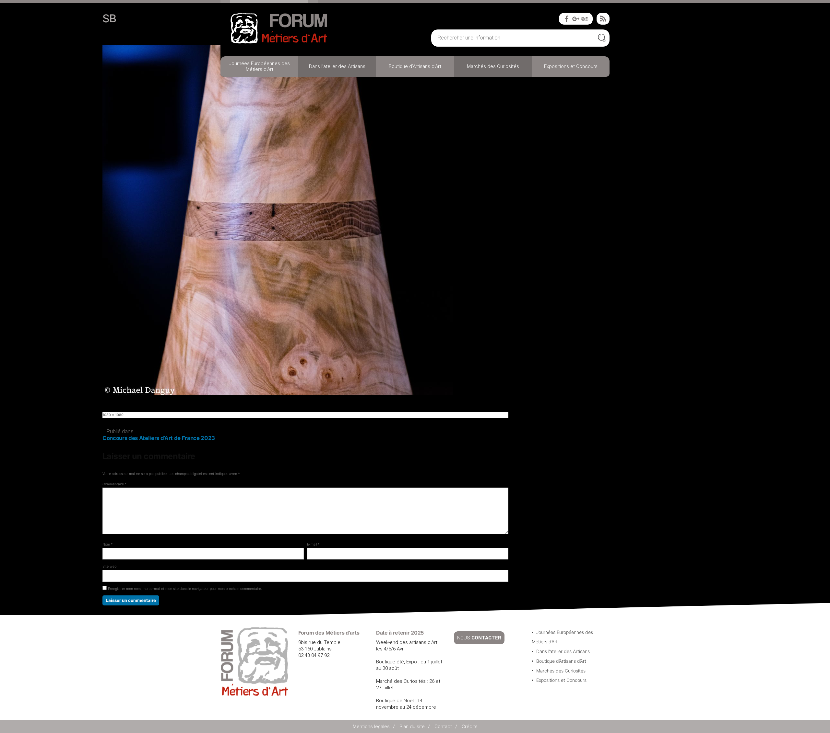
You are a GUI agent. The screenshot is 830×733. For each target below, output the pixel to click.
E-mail (313, 544)
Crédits (470, 726)
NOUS (479, 638)
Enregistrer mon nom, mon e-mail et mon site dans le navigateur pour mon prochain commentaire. (185, 589)
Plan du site (412, 726)
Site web (109, 566)
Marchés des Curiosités (493, 66)
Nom (107, 544)
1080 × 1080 (113, 415)
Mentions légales (371, 726)
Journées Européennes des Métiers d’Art (259, 66)
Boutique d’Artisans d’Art (415, 66)
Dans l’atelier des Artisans (337, 66)
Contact (443, 726)
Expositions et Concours (571, 66)
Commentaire (114, 484)
